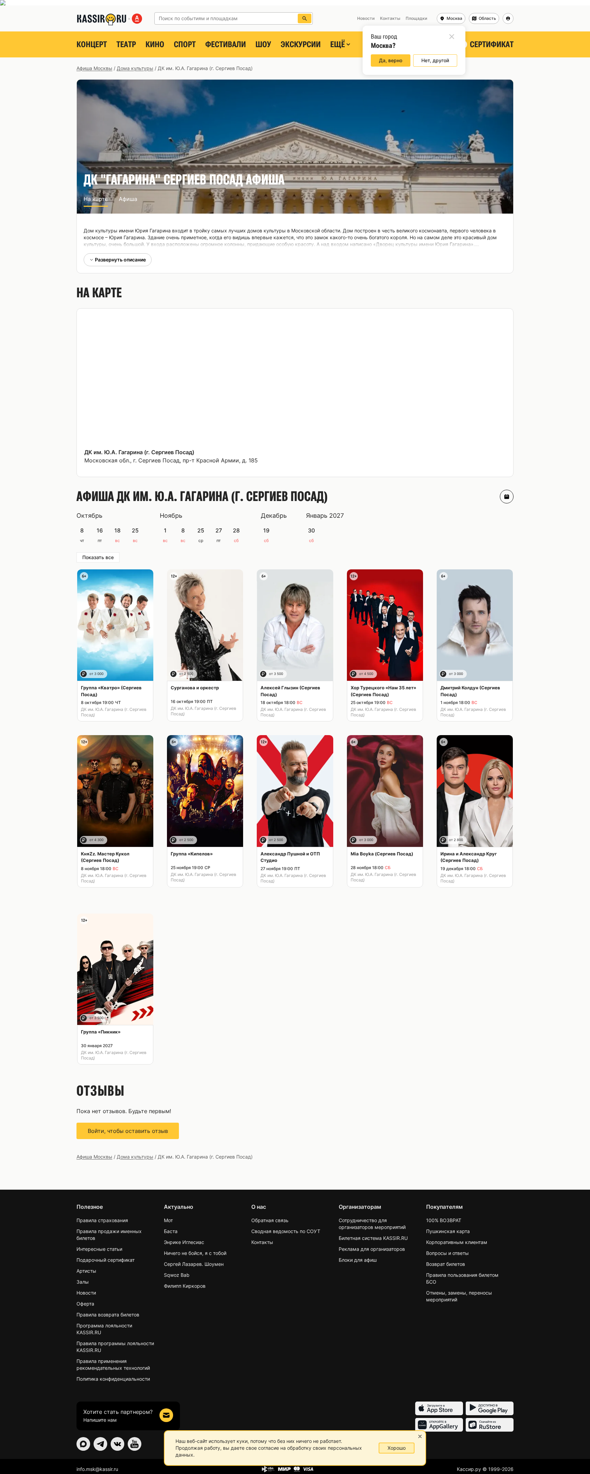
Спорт (185, 44)
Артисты (86, 1271)
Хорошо (397, 1448)
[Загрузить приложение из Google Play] (490, 1408)
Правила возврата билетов (107, 1314)
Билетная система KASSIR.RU (373, 1238)
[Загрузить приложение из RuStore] (490, 1425)
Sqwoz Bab (176, 1275)
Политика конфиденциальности (113, 1379)
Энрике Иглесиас (184, 1242)
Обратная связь (270, 1220)
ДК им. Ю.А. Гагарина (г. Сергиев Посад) (139, 452)
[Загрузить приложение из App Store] (439, 1408)
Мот (168, 1220)
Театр (126, 44)
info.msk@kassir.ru (97, 1469)
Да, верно (390, 60)
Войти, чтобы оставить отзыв (128, 1130)
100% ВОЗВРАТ (443, 1220)
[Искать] (304, 18)
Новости (86, 1293)
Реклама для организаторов (372, 1249)
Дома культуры (135, 68)
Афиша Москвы (94, 68)
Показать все (98, 557)
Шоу (263, 44)
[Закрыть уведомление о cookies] (420, 1436)
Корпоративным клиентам (456, 1242)
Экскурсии (301, 44)
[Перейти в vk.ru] (117, 1444)
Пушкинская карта (448, 1231)
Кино (154, 44)
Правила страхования (102, 1220)
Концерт (91, 44)
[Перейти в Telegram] (100, 1444)
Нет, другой (435, 60)
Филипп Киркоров (185, 1286)
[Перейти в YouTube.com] (134, 1444)
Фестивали (225, 44)
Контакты (262, 1242)
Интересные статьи (99, 1249)
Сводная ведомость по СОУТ (285, 1231)
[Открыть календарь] (507, 496)
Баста (171, 1231)
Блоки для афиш (358, 1260)
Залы (82, 1282)
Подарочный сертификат (105, 1260)
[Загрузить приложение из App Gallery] (439, 1425)
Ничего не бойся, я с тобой (195, 1253)
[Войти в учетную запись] (508, 18)
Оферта (85, 1304)
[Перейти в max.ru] (83, 1444)
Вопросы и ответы (447, 1253)
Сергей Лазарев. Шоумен (194, 1264)
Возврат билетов (445, 1264)
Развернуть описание (120, 259)
